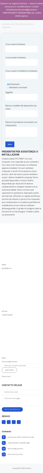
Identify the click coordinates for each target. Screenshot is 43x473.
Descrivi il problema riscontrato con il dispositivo (21, 124)
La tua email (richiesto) (15, 57)
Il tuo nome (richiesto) (15, 44)
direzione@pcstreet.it (15, 449)
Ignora (25, 16)
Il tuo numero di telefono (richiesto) (21, 71)
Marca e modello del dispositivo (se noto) (21, 107)
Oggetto (9, 92)
